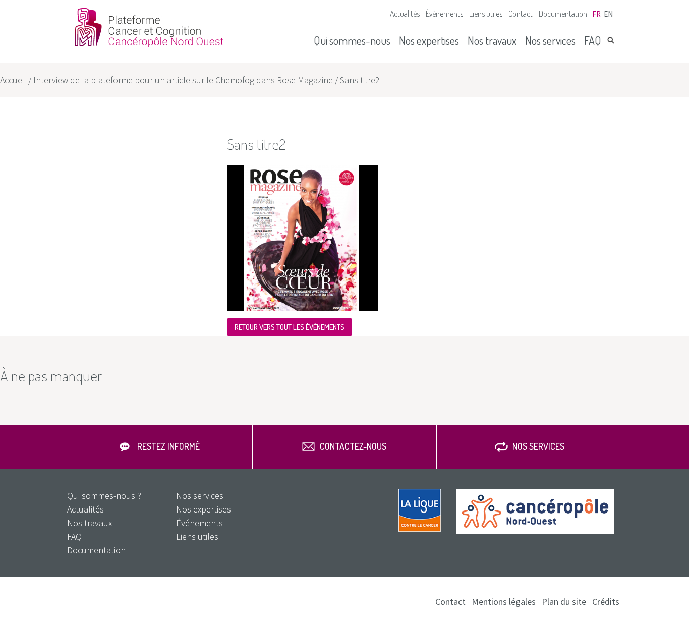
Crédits (605, 601)
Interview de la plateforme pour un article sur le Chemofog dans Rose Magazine (183, 80)
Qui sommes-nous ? (104, 495)
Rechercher (610, 40)
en (608, 14)
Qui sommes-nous (352, 40)
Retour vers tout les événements (289, 327)
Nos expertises (429, 40)
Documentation (563, 14)
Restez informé (168, 446)
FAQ (592, 40)
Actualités (405, 14)
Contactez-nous (353, 446)
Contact (520, 14)
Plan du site (564, 601)
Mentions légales (504, 601)
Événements (444, 14)
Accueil (13, 80)
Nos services (550, 40)
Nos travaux (492, 40)
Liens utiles (485, 14)
